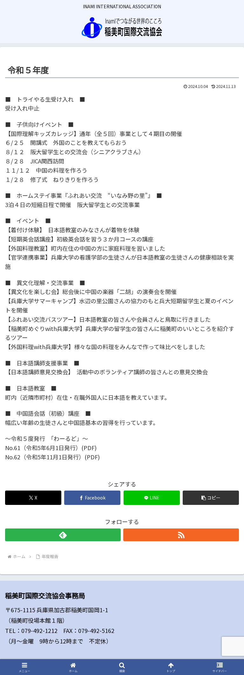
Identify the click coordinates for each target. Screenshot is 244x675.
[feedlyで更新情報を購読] (63, 534)
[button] (211, 498)
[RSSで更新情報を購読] (181, 534)
